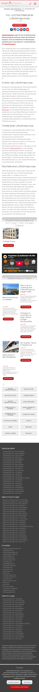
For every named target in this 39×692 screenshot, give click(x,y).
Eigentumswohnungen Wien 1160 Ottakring (14, 528)
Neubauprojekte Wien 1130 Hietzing (12, 474)
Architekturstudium (31, 651)
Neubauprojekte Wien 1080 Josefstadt (13, 464)
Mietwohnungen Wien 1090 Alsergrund (13, 616)
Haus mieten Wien (8, 571)
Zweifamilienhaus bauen (26, 655)
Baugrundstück (32, 657)
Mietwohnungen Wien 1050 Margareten (13, 608)
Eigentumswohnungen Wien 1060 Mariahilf (14, 509)
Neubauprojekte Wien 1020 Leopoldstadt (14, 453)
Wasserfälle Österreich (20, 647)
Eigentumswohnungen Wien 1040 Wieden (14, 505)
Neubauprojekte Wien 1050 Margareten (13, 459)
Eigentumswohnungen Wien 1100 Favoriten (14, 517)
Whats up (27, 29)
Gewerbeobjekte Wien (9, 563)
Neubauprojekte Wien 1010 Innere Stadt (13, 451)
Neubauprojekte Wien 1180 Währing (12, 483)
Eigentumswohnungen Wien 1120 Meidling (14, 521)
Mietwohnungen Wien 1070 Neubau (12, 612)
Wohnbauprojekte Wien (9, 592)
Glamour (20, 653)
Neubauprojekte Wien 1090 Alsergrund (13, 466)
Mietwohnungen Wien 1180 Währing (12, 629)
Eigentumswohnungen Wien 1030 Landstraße (15, 503)
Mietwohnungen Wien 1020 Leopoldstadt (14, 602)
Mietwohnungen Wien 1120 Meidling (12, 599)
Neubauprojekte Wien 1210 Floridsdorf (13, 489)
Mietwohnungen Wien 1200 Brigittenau (13, 633)
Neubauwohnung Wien (9, 590)
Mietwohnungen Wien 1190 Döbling (12, 631)
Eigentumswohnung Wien (10, 580)
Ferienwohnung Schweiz (15, 649)
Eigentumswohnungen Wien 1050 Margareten (15, 507)
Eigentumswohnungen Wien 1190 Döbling (14, 534)
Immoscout (15, 653)
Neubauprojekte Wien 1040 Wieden (12, 457)
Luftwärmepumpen (8, 35)
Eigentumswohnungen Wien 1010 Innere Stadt (15, 500)
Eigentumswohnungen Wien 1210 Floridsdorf (15, 538)
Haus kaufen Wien (8, 569)
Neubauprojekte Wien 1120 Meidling (12, 472)
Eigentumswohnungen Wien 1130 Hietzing (14, 522)
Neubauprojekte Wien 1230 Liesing (12, 493)
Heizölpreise (5, 649)
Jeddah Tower (24, 657)
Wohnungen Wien (7, 561)
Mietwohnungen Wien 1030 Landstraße (13, 604)
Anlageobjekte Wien (8, 550)
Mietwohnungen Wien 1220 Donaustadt (13, 637)
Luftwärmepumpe (9, 44)
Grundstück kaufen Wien (9, 565)
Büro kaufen (6, 582)
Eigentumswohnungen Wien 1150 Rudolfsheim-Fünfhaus (18, 526)
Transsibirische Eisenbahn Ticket (11, 657)
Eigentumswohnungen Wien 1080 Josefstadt (15, 513)
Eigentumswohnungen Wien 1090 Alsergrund (15, 515)
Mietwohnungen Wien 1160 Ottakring (13, 625)
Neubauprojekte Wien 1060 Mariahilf (12, 461)
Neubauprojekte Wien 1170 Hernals (12, 481)
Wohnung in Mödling (8, 586)
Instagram (14, 29)
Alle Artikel (7, 9)
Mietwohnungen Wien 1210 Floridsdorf (13, 635)
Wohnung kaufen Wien (9, 558)
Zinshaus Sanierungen (14, 655)
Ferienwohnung (31, 647)
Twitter (17, 29)
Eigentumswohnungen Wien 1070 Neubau (14, 511)
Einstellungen (14, 682)
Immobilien (6, 546)
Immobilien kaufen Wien (9, 575)
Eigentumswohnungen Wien (17, 645)
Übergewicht (22, 658)
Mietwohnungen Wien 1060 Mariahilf (12, 610)
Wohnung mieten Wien (9, 560)
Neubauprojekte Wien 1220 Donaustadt (13, 491)
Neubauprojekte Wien (8, 556)
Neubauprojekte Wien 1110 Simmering (13, 470)
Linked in (24, 29)
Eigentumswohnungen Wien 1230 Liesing (14, 541)
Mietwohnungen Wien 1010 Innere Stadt (13, 601)
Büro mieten (6, 584)
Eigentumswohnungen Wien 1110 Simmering (15, 519)
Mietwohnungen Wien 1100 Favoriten (13, 618)
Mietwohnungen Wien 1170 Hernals (12, 627)
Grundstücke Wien (8, 567)
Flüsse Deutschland (31, 645)
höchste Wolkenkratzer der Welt (10, 658)
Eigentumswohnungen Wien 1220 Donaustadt (15, 539)
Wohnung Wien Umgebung (10, 588)
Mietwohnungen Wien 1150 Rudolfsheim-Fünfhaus (16, 623)
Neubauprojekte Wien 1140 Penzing (12, 476)
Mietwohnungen (8, 596)
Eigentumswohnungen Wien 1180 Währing (14, 532)
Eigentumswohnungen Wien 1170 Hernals (14, 530)
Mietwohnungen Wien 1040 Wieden (12, 606)
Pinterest (21, 29)
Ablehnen (27, 682)
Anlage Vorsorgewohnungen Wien (12, 548)
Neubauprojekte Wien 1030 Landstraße (13, 455)
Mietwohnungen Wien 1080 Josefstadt (13, 614)
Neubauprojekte (8, 448)
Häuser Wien (6, 573)
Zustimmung (7, 676)
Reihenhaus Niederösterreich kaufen (16, 651)
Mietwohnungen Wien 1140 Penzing (12, 621)
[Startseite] (11, 3)
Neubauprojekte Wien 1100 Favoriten (12, 468)
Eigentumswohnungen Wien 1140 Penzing (14, 524)
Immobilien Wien (7, 579)
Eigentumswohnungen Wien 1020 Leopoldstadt (15, 502)
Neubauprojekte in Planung (10, 554)
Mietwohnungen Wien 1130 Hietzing (12, 620)
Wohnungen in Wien (14, 223)
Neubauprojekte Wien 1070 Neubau (12, 462)
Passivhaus (5, 110)
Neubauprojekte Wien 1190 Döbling (12, 485)
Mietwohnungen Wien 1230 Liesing (12, 638)
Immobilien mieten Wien (9, 577)
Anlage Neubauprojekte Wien (10, 552)
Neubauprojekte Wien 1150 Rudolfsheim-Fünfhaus (16, 478)
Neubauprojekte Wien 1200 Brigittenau (13, 487)
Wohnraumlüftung (15, 148)
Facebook (11, 29)
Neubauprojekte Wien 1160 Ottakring (12, 480)
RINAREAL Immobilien (8, 647)
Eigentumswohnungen (10, 497)
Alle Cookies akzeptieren (19, 687)
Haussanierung (6, 645)
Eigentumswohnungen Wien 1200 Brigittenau (15, 536)
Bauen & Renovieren (16, 9)
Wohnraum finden (6, 653)
